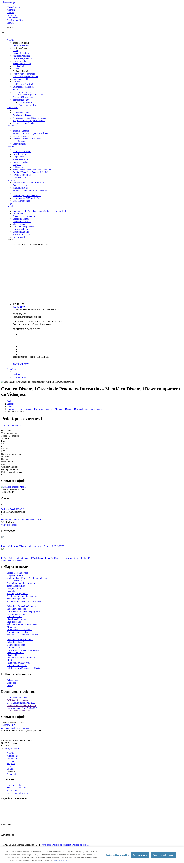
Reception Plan (14, 588)
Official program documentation (21, 583)
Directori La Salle (21, 232)
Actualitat (11, 369)
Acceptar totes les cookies (163, 855)
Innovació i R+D (20, 188)
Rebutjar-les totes (140, 855)
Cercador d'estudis (21, 45)
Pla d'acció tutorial (15, 652)
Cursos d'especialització (23, 58)
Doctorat (17, 68)
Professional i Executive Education (28, 182)
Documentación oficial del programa (23, 611)
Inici (9, 401)
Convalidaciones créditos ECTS (21, 705)
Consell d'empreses (21, 200)
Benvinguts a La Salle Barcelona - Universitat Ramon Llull (39, 211)
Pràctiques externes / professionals (22, 657)
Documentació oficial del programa (23, 650)
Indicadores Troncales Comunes (21, 606)
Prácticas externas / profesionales (22, 624)
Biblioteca (11, 683)
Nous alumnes (13, 7)
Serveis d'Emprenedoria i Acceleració (30, 190)
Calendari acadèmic (16, 645)
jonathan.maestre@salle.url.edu (15, 728)
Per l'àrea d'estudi (20, 71)
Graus (15, 50)
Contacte (11, 239)
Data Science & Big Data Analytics (29, 94)
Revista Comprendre (22, 175)
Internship (11, 591)
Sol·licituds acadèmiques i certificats (23, 668)
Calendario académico (17, 614)
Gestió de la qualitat (22, 221)
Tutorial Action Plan (16, 586)
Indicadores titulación (16, 609)
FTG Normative (14, 580)
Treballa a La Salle (21, 234)
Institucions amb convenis (18, 663)
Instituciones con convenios (19, 629)
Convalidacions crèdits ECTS (20, 710)
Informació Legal (20, 229)
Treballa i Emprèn (21, 131)
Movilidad (11, 627)
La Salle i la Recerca (22, 151)
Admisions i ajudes (27, 105)
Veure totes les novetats (11, 560)
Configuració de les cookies (117, 855)
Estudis (10, 40)
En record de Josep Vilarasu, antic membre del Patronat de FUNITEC (32, 546)
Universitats (12, 17)
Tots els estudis (25, 102)
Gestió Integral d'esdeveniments (27, 195)
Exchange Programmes (17, 593)
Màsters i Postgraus (21, 56)
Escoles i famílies (15, 20)
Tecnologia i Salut (21, 100)
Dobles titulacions (21, 53)
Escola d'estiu (19, 66)
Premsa (10, 23)
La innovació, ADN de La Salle (27, 198)
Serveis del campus (21, 136)
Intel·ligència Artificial (23, 84)
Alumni (10, 12)
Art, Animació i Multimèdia (25, 76)
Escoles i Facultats (21, 219)
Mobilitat (11, 660)
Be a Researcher (20, 154)
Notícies (16, 374)
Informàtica (18, 81)
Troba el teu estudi (21, 43)
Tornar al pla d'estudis (11, 425)
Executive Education (22, 63)
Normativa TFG (14, 616)
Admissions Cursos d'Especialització (29, 118)
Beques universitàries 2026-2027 (22, 708)
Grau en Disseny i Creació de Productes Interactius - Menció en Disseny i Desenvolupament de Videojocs (55, 409)
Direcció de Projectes (22, 92)
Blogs (9, 203)
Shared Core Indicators (17, 573)
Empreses (11, 15)
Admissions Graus (21, 112)
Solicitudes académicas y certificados (23, 634)
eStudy (10, 685)
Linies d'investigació (22, 162)
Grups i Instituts (20, 156)
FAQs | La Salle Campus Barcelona (29, 120)
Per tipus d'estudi (20, 48)
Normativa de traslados (17, 632)
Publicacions (18, 167)
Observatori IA (19, 177)
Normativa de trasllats (17, 665)
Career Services (20, 185)
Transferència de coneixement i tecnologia (32, 169)
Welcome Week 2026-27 (12, 509)
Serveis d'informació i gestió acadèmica (30, 133)
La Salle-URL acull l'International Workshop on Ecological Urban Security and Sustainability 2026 (46, 558)
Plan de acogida (14, 621)
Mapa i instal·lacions (16, 787)
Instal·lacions (19, 141)
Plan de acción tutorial (17, 619)
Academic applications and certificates (24, 601)
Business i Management (23, 87)
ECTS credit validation (17, 700)
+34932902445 (8, 725)
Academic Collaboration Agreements (23, 596)
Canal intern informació (17, 793)
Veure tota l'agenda (9, 525)
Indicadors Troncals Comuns (20, 639)
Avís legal (46, 845)
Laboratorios (12, 680)
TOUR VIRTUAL (21, 364)
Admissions (12, 107)
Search (10, 27)
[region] (92, 855)
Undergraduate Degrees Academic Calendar (27, 578)
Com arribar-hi (19, 237)
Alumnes (11, 10)
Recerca (10, 146)
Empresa (11, 180)
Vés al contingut (8, 2)
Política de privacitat (61, 845)
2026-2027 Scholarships (18, 697)
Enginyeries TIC (20, 79)
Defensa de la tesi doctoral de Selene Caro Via (22, 519)
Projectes (17, 164)
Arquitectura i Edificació (24, 74)
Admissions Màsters (22, 115)
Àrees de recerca (20, 159)
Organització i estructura (24, 216)
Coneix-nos (18, 213)
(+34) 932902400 (13, 748)
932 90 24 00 (19, 307)
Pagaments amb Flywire (23, 123)
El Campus (12, 125)
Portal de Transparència (23, 226)
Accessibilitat (13, 790)
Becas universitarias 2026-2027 (21, 703)
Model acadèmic (20, 224)
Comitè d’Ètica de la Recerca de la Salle (31, 172)
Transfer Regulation (16, 598)
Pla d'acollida (13, 655)
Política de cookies (80, 845)
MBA (15, 89)
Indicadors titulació (15, 642)
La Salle (10, 206)
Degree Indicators (15, 575)
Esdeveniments (19, 144)
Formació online (20, 61)
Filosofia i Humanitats (23, 97)
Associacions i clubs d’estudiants (27, 138)
